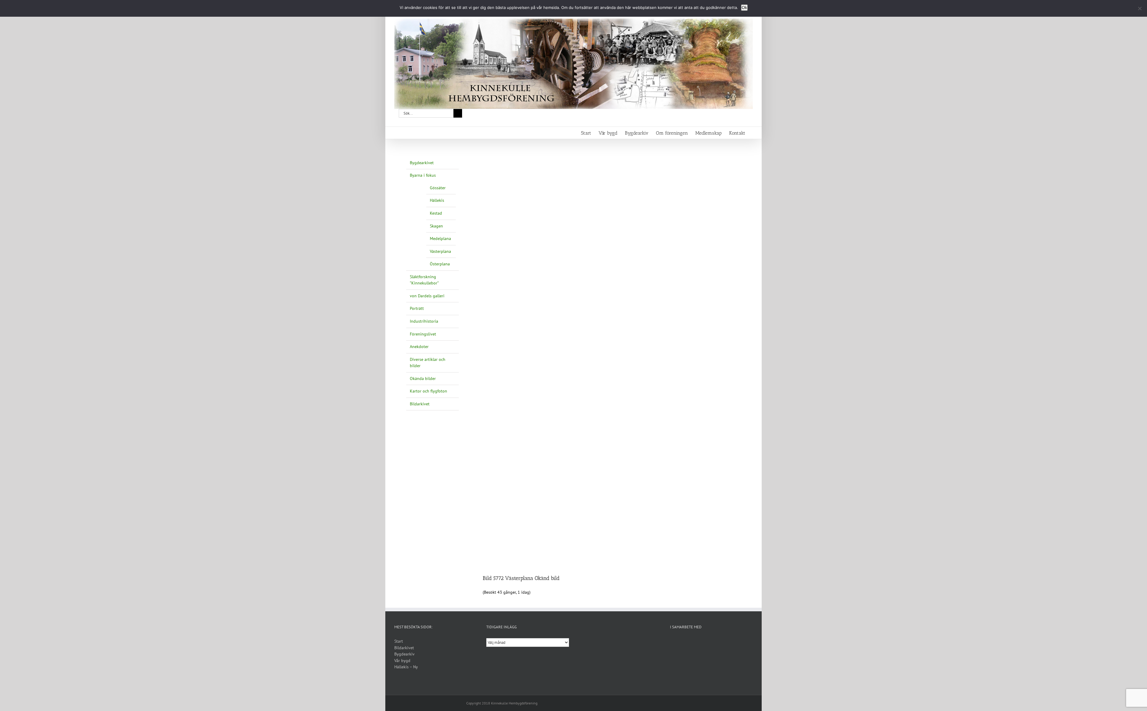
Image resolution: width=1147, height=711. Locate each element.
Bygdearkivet (422, 162)
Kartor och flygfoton (428, 391)
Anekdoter (419, 346)
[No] (1140, 8)
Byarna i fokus (423, 175)
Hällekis (437, 200)
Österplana (440, 264)
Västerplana (440, 251)
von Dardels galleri (427, 295)
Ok (744, 7)
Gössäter (438, 187)
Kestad (436, 213)
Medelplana (440, 238)
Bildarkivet (420, 404)
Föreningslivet (423, 334)
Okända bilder (423, 378)
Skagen (436, 226)
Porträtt (417, 308)
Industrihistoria (424, 321)
